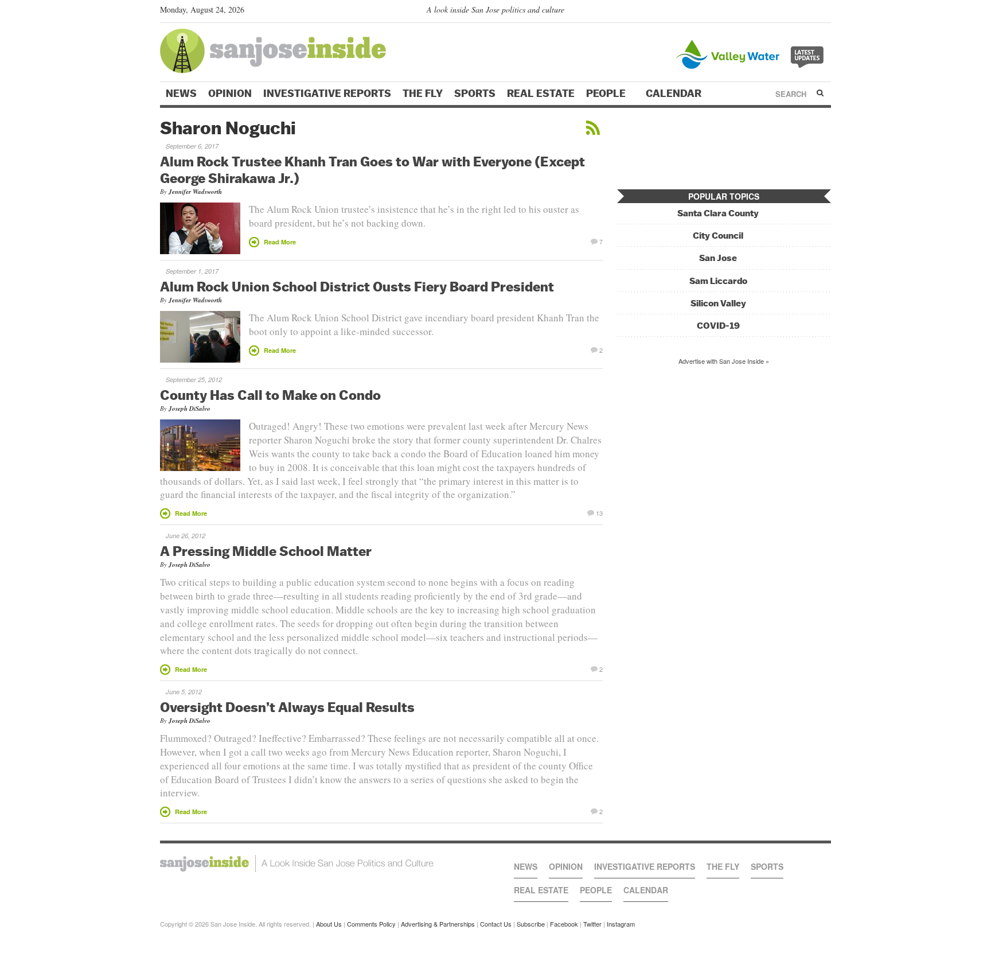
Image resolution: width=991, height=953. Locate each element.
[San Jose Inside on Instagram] (825, 12)
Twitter (592, 923)
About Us (329, 923)
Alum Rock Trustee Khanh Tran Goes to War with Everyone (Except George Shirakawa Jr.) (372, 169)
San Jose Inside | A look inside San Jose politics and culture (297, 863)
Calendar (675, 93)
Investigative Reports (327, 93)
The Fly (423, 93)
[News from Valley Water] (752, 53)
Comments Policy (371, 923)
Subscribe (531, 923)
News (181, 93)
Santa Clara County (718, 213)
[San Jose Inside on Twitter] (792, 12)
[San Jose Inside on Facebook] (808, 12)
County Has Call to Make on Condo (270, 394)
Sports (475, 93)
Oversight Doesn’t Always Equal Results (287, 706)
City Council (718, 235)
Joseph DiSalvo (189, 408)
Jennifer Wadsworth (195, 191)
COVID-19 (718, 325)
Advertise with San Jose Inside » (723, 360)
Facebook (564, 923)
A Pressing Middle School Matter (266, 550)
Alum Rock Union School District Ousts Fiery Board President (357, 286)
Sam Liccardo (718, 280)
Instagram (621, 923)
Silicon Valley (718, 303)
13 (599, 512)
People (607, 93)
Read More (280, 242)
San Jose (718, 257)
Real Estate (541, 93)
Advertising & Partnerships (438, 923)
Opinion (230, 93)
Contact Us (496, 923)
